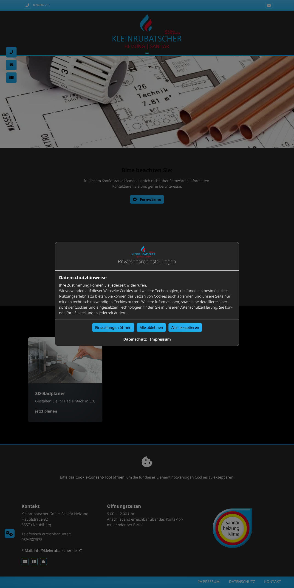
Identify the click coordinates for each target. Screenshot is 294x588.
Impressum (160, 339)
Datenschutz (135, 339)
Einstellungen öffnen (113, 327)
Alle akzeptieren (185, 327)
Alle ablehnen (151, 327)
